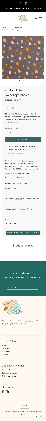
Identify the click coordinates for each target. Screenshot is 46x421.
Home (4, 27)
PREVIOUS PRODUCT (15, 233)
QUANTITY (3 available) (13, 128)
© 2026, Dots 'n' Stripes (9, 411)
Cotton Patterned (16, 27)
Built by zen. (22, 411)
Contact (5, 355)
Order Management (9, 376)
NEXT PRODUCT (32, 233)
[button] (19, 80)
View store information (16, 153)
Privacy (41, 411)
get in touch (29, 321)
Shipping (18, 198)
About (4, 345)
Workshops (6, 352)
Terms (23, 414)
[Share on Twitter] (11, 223)
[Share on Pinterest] (15, 223)
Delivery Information (9, 373)
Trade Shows (6, 348)
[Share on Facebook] (6, 223)
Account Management (10, 370)
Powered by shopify (32, 411)
